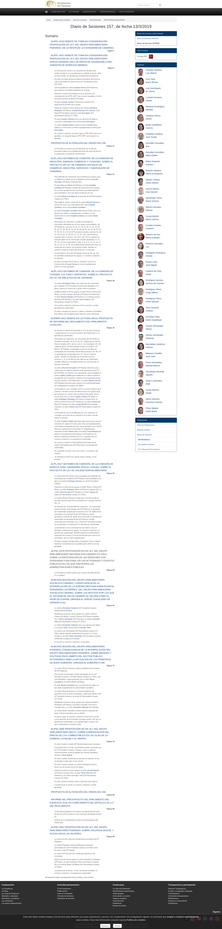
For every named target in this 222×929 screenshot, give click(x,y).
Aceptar (117, 926)
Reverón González (69, 368)
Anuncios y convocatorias (177, 901)
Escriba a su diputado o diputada (180, 891)
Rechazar (105, 926)
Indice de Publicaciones (145, 425)
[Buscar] (160, 5)
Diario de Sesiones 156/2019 (147, 38)
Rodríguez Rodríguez (67, 399)
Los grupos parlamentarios (11, 903)
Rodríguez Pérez (72, 489)
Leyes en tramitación (64, 893)
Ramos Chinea (66, 185)
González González (69, 211)
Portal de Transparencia (177, 889)
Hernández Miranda (80, 707)
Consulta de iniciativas (65, 896)
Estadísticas (117, 903)
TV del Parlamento (64, 889)
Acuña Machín (93, 770)
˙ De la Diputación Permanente (148, 449)
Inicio (49, 20)
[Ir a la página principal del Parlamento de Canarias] (58, 4)
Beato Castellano (68, 196)
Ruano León (73, 407)
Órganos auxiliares (119, 898)
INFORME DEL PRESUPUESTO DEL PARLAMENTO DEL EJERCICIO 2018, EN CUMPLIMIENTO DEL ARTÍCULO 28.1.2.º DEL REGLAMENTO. (82, 802)
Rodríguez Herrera (75, 481)
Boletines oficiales (143, 430)
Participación (126, 12)
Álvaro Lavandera (67, 685)
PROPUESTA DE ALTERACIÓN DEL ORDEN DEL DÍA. (78, 143)
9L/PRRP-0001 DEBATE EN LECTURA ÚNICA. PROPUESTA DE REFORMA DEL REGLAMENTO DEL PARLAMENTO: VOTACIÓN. (81, 321)
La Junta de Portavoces (10, 893)
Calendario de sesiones (65, 898)
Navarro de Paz (95, 380)
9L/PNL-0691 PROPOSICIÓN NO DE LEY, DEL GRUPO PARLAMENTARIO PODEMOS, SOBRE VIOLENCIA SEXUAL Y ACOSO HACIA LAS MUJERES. (82, 830)
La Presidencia (7, 889)
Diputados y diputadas (10, 896)
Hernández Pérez (69, 283)
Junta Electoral (118, 901)
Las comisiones (7, 901)
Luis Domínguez (84, 113)
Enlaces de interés (119, 906)
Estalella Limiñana (77, 216)
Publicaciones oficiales (62, 20)
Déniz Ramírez (87, 773)
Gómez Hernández (65, 619)
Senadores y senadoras (10, 898)
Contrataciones (173, 893)
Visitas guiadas (118, 893)
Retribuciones (173, 898)
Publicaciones (62, 891)
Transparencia (108, 12)
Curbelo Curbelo (65, 375)
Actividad (74, 12)
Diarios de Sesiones (144, 435)
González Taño (84, 628)
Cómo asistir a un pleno (121, 896)
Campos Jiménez (67, 102)
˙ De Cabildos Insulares (145, 444)
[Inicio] (46, 11)
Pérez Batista (67, 755)
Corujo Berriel (81, 404)
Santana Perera (80, 88)
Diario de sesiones (80, 20)
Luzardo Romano (78, 110)
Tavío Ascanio (65, 492)
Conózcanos (89, 12)
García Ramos (85, 299)
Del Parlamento (95, 20)
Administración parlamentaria (123, 891)
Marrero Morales (67, 297)
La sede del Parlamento (121, 889)
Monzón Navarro (92, 202)
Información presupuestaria (178, 896)
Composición (58, 12)
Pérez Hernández (75, 636)
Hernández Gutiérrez (70, 608)
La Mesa (5, 891)
